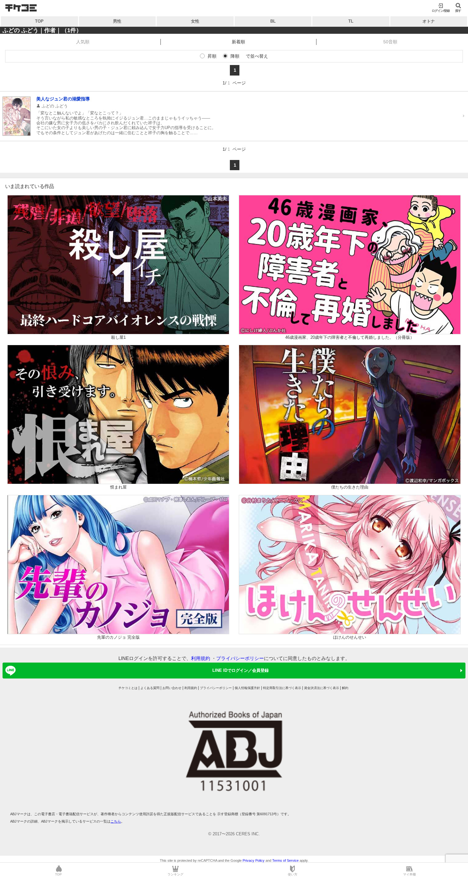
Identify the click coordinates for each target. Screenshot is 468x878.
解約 (345, 688)
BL (273, 21)
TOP (39, 21)
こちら (115, 821)
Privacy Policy (254, 860)
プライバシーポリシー (240, 658)
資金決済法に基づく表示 (321, 688)
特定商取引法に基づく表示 (282, 688)
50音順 (390, 41)
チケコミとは (128, 688)
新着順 (238, 41)
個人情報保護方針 (247, 688)
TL (350, 21)
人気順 (82, 41)
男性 (117, 21)
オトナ (428, 21)
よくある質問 (150, 688)
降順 (234, 56)
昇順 (212, 56)
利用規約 (200, 658)
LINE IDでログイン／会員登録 (240, 670)
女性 (195, 21)
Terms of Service (285, 860)
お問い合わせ (171, 688)
